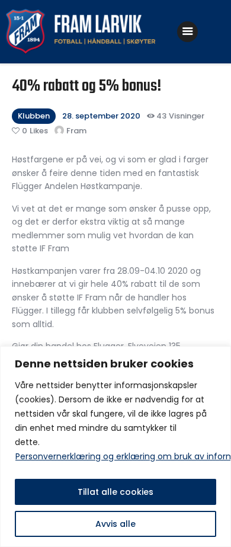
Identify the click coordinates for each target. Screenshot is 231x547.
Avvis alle (115, 524)
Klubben (34, 115)
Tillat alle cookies (115, 492)
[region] (115, 446)
